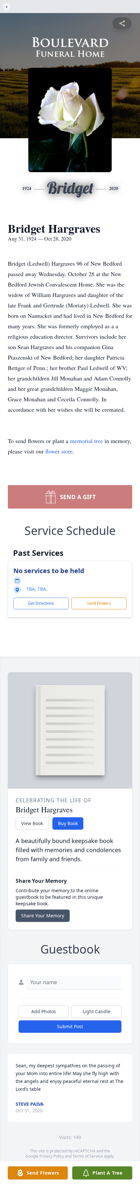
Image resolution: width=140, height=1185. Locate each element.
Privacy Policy (51, 1156)
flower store (59, 451)
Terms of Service (88, 1156)
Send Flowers (99, 603)
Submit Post (70, 1026)
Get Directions (41, 603)
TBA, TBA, (36, 589)
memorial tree (86, 441)
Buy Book (68, 823)
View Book (32, 823)
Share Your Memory (42, 915)
